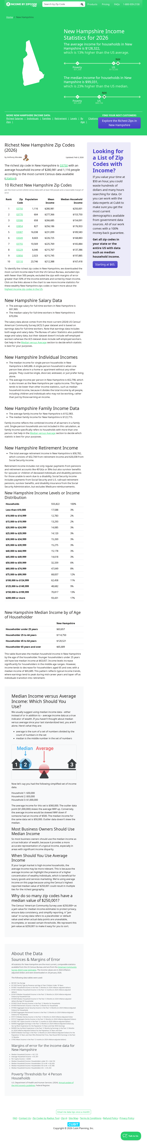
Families (46, 118)
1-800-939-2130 (131, 4)
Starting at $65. (105, 264)
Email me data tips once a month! (73, 1112)
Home (9, 17)
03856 (19, 255)
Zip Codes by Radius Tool (46, 1118)
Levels (73, 118)
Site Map (73, 1118)
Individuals (33, 118)
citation (10, 178)
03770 (19, 214)
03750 (64, 165)
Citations (93, 118)
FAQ (15, 1118)
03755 (19, 243)
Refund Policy (110, 1118)
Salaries (19, 118)
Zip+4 (64, 1118)
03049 (19, 238)
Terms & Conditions (90, 1118)
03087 (19, 232)
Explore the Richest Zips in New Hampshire (119, 123)
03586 (19, 220)
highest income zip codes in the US (23, 289)
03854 (19, 226)
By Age (83, 120)
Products (92, 4)
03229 (19, 249)
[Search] (82, 4)
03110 (19, 261)
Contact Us (25, 1118)
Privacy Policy (127, 1118)
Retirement (61, 118)
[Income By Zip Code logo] (21, 4)
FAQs (117, 4)
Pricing (106, 4)
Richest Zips (10, 120)
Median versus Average (34, 342)
